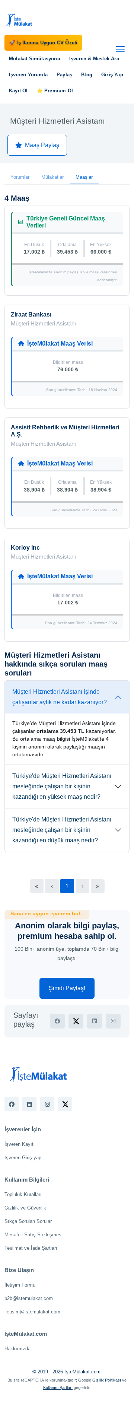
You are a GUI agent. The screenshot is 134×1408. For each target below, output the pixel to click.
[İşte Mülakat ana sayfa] (19, 20)
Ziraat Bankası (31, 314)
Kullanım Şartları (58, 1387)
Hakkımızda (17, 1348)
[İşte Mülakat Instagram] (47, 1104)
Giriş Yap (112, 74)
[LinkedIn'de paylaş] (94, 1021)
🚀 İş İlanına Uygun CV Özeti (43, 42)
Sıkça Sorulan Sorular (28, 1221)
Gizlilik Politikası (106, 1380)
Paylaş (64, 74)
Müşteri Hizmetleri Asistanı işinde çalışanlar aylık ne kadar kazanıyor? (59, 697)
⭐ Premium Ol (55, 90)
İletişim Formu (19, 1285)
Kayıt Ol (18, 90)
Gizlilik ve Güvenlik (25, 1208)
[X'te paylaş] (75, 1021)
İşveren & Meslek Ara (94, 58)
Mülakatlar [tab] (52, 177)
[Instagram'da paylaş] (113, 1021)
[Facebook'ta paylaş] (57, 1021)
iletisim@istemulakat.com (32, 1312)
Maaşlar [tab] (84, 177)
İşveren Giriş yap (22, 1157)
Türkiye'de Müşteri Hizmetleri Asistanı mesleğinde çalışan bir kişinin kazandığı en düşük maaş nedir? (61, 829)
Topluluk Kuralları (23, 1194)
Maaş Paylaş (42, 145)
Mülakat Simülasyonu (34, 58)
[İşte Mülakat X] (65, 1104)
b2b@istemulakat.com (28, 1298)
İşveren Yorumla (28, 74)
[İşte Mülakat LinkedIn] (29, 1104)
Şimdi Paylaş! (67, 988)
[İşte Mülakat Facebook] (11, 1104)
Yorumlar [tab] (19, 177)
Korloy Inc (25, 547)
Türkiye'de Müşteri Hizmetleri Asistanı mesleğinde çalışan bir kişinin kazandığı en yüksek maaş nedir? (61, 786)
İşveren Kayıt (19, 1144)
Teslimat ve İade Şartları (30, 1248)
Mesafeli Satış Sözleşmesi (33, 1234)
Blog (86, 74)
